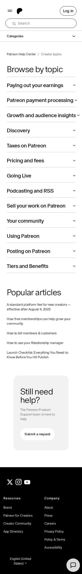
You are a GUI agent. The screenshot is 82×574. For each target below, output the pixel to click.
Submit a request (37, 434)
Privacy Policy (54, 531)
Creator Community (17, 523)
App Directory (13, 531)
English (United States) (20, 561)
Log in (68, 11)
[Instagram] (19, 484)
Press (48, 515)
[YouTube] (27, 484)
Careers (50, 523)
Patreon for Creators (18, 515)
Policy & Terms (54, 539)
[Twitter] (10, 484)
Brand (7, 507)
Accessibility (53, 547)
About (48, 507)
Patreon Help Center (21, 54)
